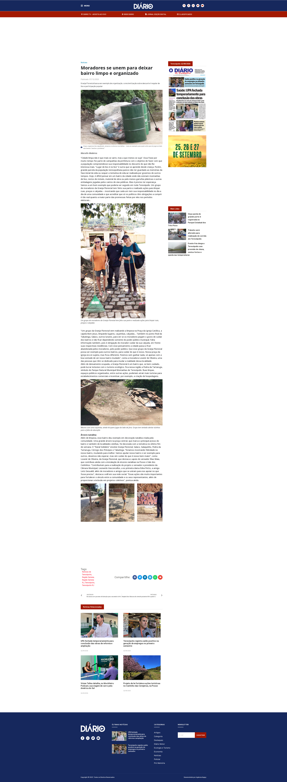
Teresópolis (89, 583)
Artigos (157, 732)
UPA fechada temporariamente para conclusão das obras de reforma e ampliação (97, 643)
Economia (158, 751)
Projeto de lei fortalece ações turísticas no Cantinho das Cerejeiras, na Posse (141, 684)
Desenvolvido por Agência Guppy (195, 777)
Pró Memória (159, 763)
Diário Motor (159, 744)
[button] (184, 5)
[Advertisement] (143, 37)
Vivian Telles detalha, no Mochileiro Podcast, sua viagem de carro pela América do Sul (97, 685)
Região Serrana (88, 577)
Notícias (84, 62)
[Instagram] (193, 5)
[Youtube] (202, 5)
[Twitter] (197, 5)
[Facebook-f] (188, 5)
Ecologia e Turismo (162, 748)
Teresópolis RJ (88, 585)
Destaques (158, 740)
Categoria (158, 736)
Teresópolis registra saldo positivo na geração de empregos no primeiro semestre (141, 643)
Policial (157, 759)
